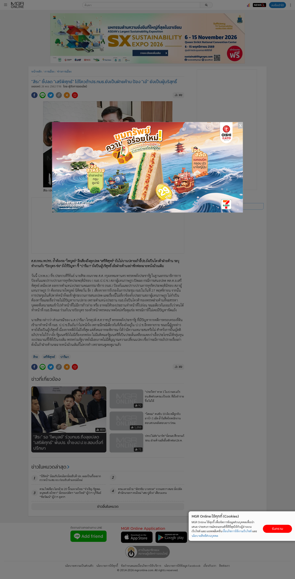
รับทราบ (277, 528)
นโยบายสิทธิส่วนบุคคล (205, 535)
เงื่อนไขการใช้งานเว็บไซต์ (237, 531)
